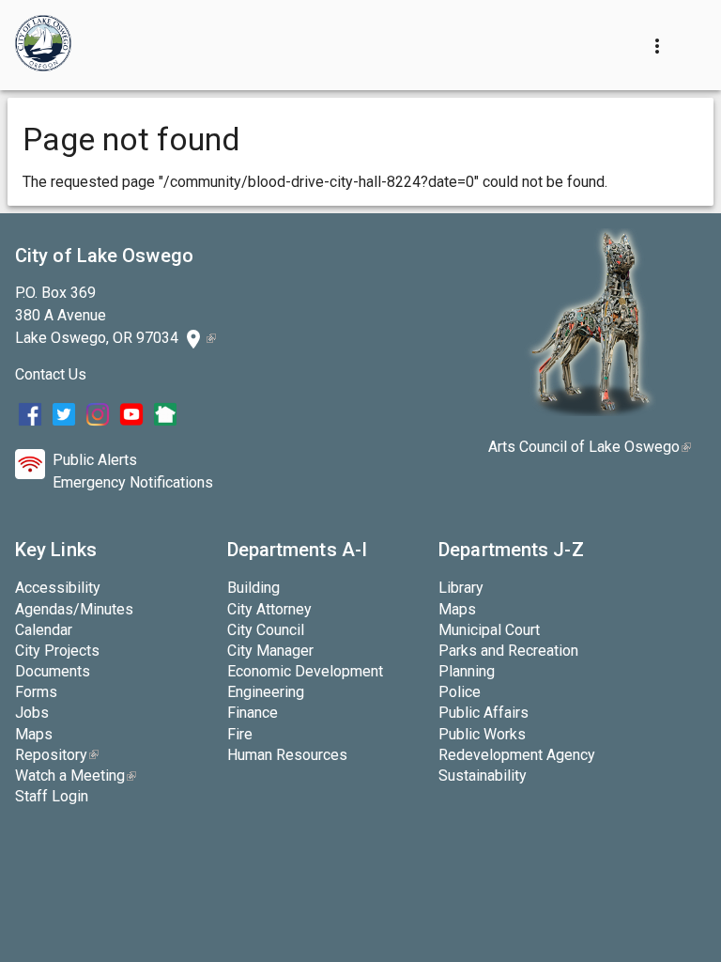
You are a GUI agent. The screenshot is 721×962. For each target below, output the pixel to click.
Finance (252, 713)
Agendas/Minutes (74, 609)
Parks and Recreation (508, 650)
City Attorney (269, 609)
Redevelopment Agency (516, 755)
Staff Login (51, 796)
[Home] (43, 45)
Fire (240, 734)
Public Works (482, 734)
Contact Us (50, 374)
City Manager (270, 650)
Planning (466, 671)
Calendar (43, 630)
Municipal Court (489, 630)
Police (459, 692)
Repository (57, 755)
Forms (36, 692)
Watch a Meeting (75, 775)
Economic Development (305, 671)
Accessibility (57, 588)
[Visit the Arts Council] (590, 411)
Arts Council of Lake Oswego (589, 447)
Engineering (265, 692)
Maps (34, 734)
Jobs (32, 713)
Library (460, 588)
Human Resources (287, 755)
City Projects (57, 650)
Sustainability (482, 775)
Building (253, 588)
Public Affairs (483, 713)
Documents (52, 671)
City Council (265, 630)
